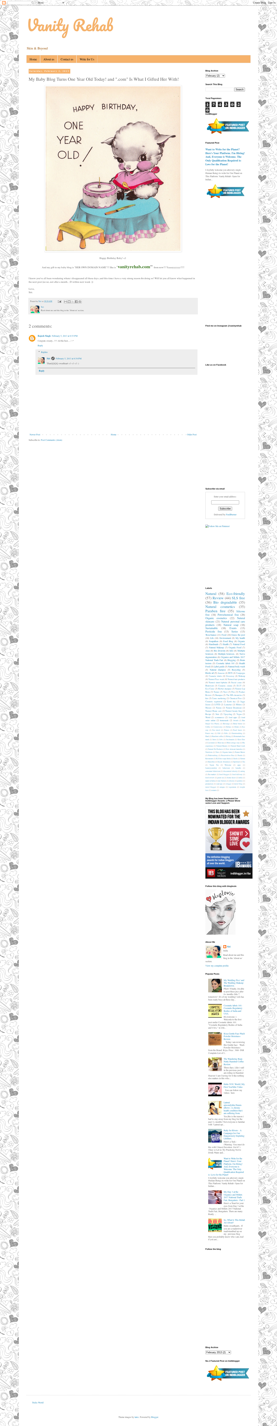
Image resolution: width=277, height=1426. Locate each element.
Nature (216, 692)
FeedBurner (231, 514)
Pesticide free (213, 631)
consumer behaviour (212, 771)
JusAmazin (230, 739)
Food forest (237, 730)
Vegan (239, 714)
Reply (40, 345)
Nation (218, 707)
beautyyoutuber (211, 768)
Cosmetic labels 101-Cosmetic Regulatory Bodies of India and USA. (233, 1009)
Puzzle (240, 755)
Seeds (235, 758)
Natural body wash (236, 666)
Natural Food (239, 644)
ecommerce (219, 717)
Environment (225, 637)
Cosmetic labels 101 (225, 663)
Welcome (228, 765)
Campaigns (240, 673)
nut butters (222, 781)
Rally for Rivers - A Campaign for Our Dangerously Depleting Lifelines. (234, 1134)
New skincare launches (234, 749)
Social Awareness (224, 762)
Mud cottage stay (233, 742)
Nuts (217, 752)
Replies (44, 351)
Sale (217, 714)
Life (212, 637)
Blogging (231, 660)
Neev (225, 692)
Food (224, 634)
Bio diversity (220, 650)
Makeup (241, 676)
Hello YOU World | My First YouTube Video (234, 1085)
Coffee (207, 727)
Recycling (236, 669)
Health (226, 644)
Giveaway (230, 676)
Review (218, 597)
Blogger (154, 1416)
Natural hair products (236, 679)
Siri (48, 358)
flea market (212, 774)
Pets (233, 692)
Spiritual (236, 762)
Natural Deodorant (234, 707)
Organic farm (227, 752)
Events (233, 628)
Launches (228, 704)
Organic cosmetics (216, 618)
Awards (236, 720)
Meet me (221, 742)
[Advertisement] (120, 455)
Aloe (207, 650)
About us (48, 59)
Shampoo (219, 695)
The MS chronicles (234, 695)
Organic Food (235, 647)
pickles (240, 781)
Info (231, 650)
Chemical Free (236, 698)
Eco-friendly (235, 593)
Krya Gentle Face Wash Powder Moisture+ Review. (234, 1036)
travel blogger (210, 787)
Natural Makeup (216, 647)
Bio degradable (225, 602)
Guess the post (238, 634)
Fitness (226, 730)
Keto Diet (241, 739)
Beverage (226, 723)
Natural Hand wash (238, 746)
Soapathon (213, 641)
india (240, 777)
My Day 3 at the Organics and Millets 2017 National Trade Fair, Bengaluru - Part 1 (234, 1195)
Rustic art (209, 672)
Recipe (208, 714)
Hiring (228, 736)
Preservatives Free (227, 755)
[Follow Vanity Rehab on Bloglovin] (220, 933)
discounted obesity (230, 771)
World (207, 717)
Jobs (221, 739)
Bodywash (209, 685)
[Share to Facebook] (76, 301)
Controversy (218, 727)
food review (209, 777)
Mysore (208, 707)
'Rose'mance (210, 634)
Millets (239, 704)
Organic (241, 641)
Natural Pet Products (215, 749)
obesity (231, 781)
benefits (238, 768)
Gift (218, 733)
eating (242, 771)
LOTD (217, 704)
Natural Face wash (216, 679)
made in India (210, 781)
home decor (231, 777)
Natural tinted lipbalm (218, 682)
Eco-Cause (209, 688)
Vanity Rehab (69, 25)
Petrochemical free (228, 614)
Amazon (221, 673)
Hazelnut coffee (217, 736)
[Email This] (65, 301)
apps (239, 765)
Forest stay (209, 733)
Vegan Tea (214, 765)
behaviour (226, 768)
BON (230, 673)
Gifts (226, 733)
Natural (210, 593)
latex (137, 1416)
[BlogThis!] (69, 301)
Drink (236, 727)
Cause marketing (219, 698)
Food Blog (228, 641)
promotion (209, 784)
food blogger (224, 774)
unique (222, 787)
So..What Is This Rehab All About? (234, 1221)
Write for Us (87, 59)
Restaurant (209, 758)
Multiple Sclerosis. (226, 653)
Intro (214, 739)
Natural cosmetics (220, 606)
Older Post (192, 434)
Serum (242, 758)
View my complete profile (217, 965)
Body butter (237, 723)
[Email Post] (59, 301)
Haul (207, 736)
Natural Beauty (221, 746)
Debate (228, 727)
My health (240, 637)
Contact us (67, 59)
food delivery (237, 774)
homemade (224, 720)
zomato (214, 790)
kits (206, 698)
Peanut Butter (240, 752)
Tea (244, 762)
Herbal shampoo (224, 688)
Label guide (219, 666)
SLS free (238, 597)
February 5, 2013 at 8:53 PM (65, 335)
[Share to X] (73, 301)
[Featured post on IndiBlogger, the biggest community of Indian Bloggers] (227, 134)
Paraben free (215, 611)
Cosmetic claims (225, 685)
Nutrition (208, 752)
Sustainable (211, 628)
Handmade (213, 644)
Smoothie (211, 762)
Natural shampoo (218, 669)
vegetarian (232, 787)
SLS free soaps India (223, 758)
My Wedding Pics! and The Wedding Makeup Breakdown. (234, 983)
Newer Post (35, 434)
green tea (220, 777)
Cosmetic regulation (213, 701)
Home (33, 59)
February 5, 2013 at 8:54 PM (69, 358)
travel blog (238, 784)
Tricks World (38, 1402)
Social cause (236, 682)
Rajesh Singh (44, 335)
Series (234, 631)
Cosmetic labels (215, 676)
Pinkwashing (213, 755)
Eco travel (216, 730)
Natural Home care (213, 711)
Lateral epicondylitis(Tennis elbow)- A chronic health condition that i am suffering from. (233, 1108)
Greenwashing (237, 733)
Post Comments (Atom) (51, 439)
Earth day (231, 701)
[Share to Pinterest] (80, 301)
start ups (219, 784)
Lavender (211, 742)
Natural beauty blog (233, 711)
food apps (233, 717)
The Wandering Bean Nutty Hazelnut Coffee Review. (234, 1061)
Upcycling (228, 714)
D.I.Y (239, 685)
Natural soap (230, 625)
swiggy (228, 784)
